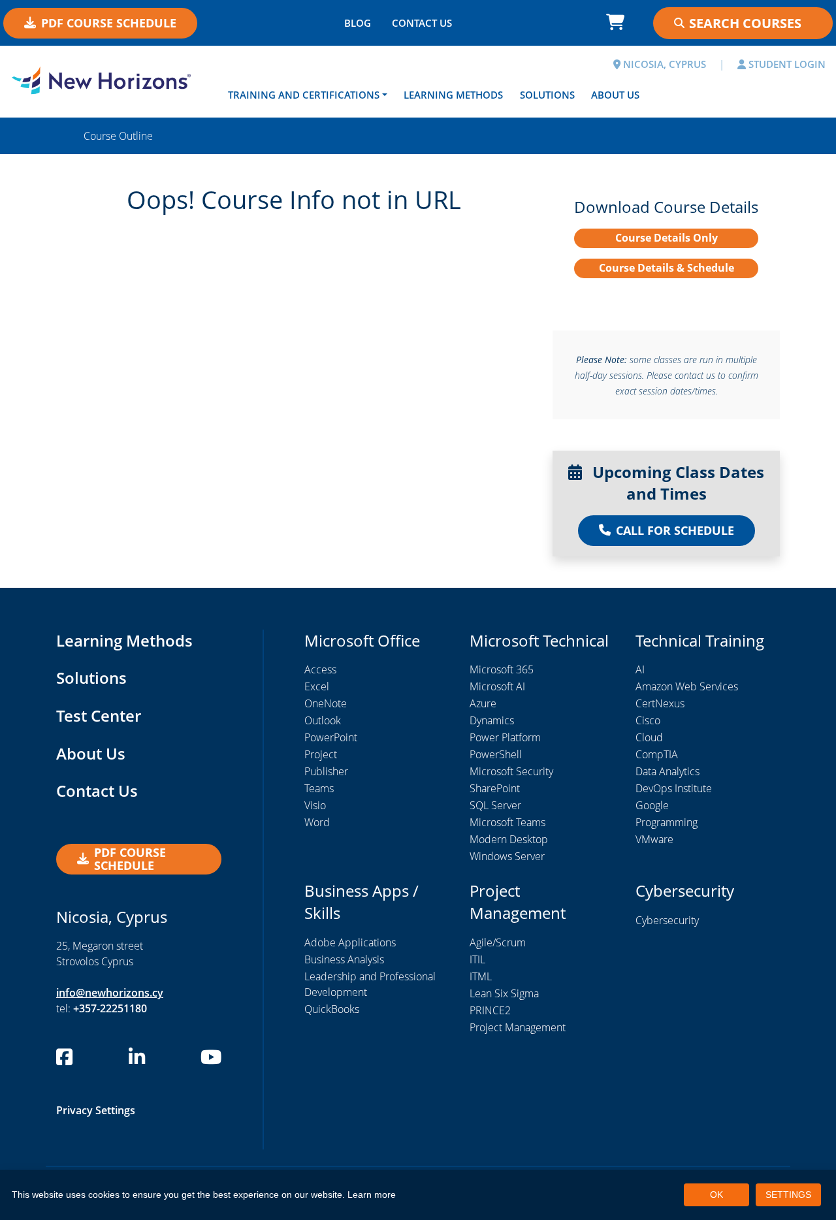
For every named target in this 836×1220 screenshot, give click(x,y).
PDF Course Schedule (108, 23)
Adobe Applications (350, 942)
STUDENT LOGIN (786, 64)
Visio (315, 805)
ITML (481, 976)
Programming (666, 822)
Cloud (649, 737)
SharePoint (495, 788)
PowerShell (496, 754)
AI (640, 669)
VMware (654, 839)
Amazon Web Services (686, 686)
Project (320, 754)
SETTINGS (788, 1194)
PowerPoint (330, 737)
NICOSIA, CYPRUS (663, 64)
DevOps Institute (673, 788)
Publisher (326, 771)
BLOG (357, 22)
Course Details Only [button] (666, 238)
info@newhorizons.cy (109, 993)
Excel (316, 686)
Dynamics (492, 720)
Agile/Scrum (498, 942)
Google (652, 805)
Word (317, 822)
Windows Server (507, 856)
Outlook (322, 720)
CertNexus (659, 703)
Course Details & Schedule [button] (666, 268)
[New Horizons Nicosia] (104, 80)
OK (716, 1194)
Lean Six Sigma (504, 993)
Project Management (518, 1027)
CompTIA (656, 754)
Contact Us (97, 790)
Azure (483, 703)
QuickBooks (331, 1009)
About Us (615, 94)
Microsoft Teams (507, 822)
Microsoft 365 (502, 669)
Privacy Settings (95, 1110)
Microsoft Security (511, 771)
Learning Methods (453, 94)
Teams (319, 788)
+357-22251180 (110, 1008)
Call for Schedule (675, 530)
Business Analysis (344, 959)
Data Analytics (667, 771)
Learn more (371, 1194)
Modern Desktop (509, 839)
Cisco (647, 720)
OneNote (325, 703)
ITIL (477, 959)
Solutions (547, 94)
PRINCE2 (490, 1010)
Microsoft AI (497, 686)
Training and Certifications (303, 94)
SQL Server (495, 805)
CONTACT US (422, 22)
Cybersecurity (667, 920)
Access (320, 669)
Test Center (98, 715)
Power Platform (505, 737)
